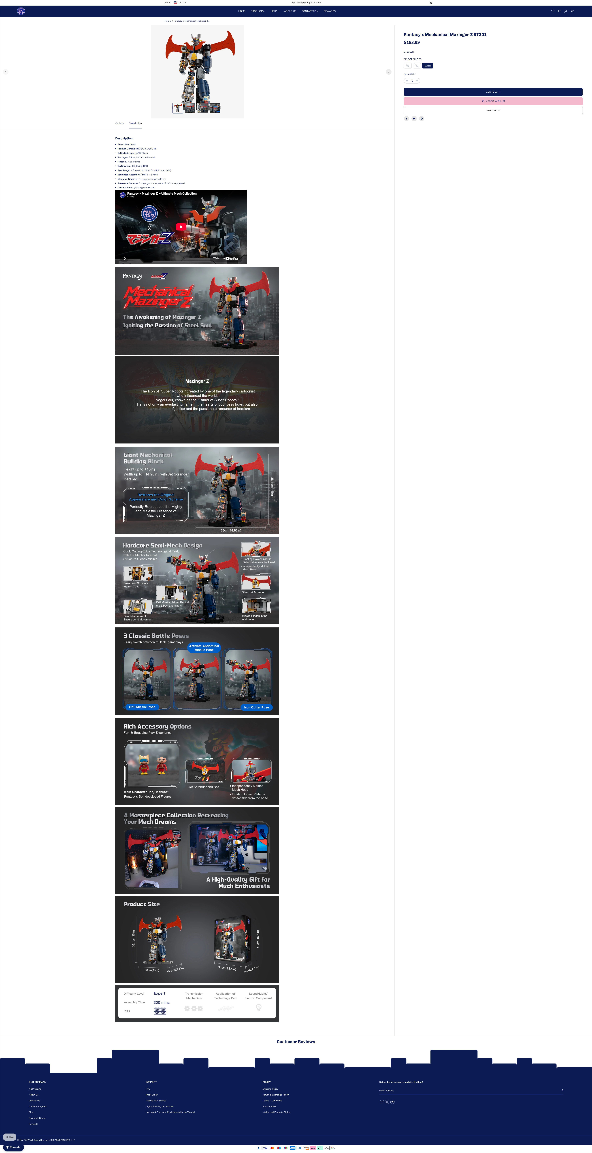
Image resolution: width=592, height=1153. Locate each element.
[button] (552, 11)
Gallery (119, 123)
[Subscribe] (561, 1091)
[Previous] (5, 71)
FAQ (148, 1088)
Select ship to (413, 59)
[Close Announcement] (431, 2)
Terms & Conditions (272, 1100)
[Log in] (566, 11)
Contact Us (34, 1100)
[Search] (559, 11)
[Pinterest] (421, 118)
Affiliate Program (37, 1106)
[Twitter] (414, 118)
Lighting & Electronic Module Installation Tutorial (170, 1112)
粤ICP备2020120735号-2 (62, 1140)
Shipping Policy (270, 1088)
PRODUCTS (257, 11)
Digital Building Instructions (159, 1106)
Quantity (409, 74)
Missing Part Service (156, 1100)
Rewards (33, 1123)
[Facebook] (406, 118)
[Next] (388, 71)
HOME (241, 11)
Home (168, 20)
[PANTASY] (21, 11)
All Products (35, 1088)
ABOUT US (290, 11)
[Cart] (572, 11)
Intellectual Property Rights (276, 1112)
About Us (33, 1094)
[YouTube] (392, 1101)
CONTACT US (309, 11)
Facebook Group (37, 1118)
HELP (274, 11)
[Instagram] (387, 1101)
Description (135, 123)
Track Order (152, 1094)
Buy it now (493, 110)
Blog (31, 1112)
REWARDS (330, 11)
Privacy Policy (269, 1106)
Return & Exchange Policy (275, 1094)
